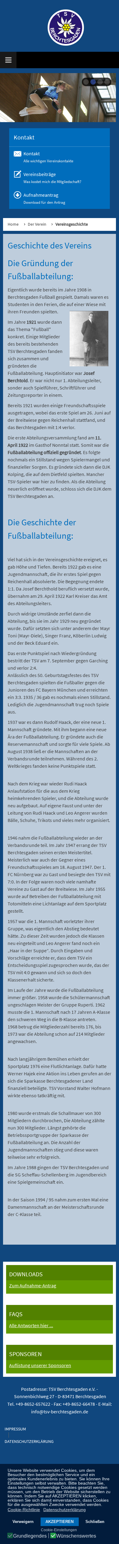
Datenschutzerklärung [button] (64, 1509)
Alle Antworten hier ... (31, 1325)
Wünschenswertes (76, 1536)
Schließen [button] (94, 1522)
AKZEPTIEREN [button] (59, 1522)
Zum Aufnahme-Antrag (32, 1285)
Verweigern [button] (23, 1522)
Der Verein (37, 224)
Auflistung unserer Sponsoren (40, 1365)
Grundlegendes (30, 1536)
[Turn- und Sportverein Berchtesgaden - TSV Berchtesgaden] (62, 27)
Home (13, 224)
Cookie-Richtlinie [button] (24, 1509)
